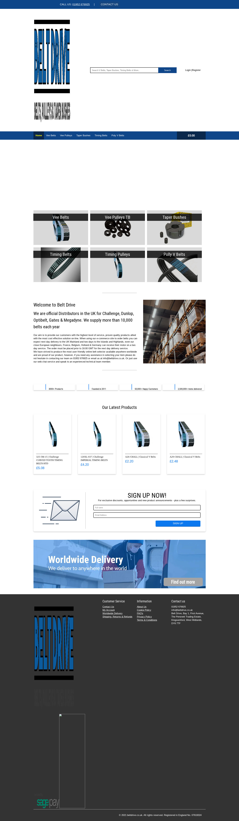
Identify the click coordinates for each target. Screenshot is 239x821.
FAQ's (140, 613)
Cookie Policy (144, 610)
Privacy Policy (144, 616)
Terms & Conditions (147, 620)
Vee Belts (51, 135)
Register (196, 70)
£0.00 (191, 135)
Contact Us (108, 606)
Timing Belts (101, 135)
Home (39, 135)
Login (188, 70)
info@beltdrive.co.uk (182, 610)
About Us (141, 606)
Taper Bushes (83, 135)
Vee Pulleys (66, 135)
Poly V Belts (117, 135)
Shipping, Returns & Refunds (117, 616)
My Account (108, 610)
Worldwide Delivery (112, 613)
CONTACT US (109, 4)
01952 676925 (81, 4)
